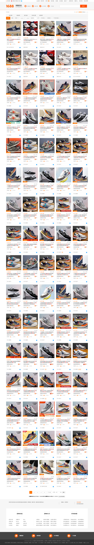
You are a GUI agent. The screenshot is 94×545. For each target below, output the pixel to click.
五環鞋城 (37, 519)
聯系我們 (64, 540)
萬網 (67, 542)
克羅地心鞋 (11, 521)
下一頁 (49, 492)
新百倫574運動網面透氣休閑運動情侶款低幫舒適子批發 (30, 245)
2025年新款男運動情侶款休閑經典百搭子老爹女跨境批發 (63, 157)
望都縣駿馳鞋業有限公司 (44, 422)
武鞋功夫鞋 (11, 519)
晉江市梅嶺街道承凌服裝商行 (44, 42)
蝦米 (52, 542)
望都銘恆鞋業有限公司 (44, 100)
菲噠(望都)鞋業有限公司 (10, 71)
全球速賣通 (26, 542)
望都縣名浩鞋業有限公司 (10, 188)
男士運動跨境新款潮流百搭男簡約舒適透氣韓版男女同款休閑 (30, 450)
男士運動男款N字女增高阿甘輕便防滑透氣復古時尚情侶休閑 (63, 479)
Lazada (87, 542)
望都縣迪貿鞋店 (60, 422)
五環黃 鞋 (66, 502)
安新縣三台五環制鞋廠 (40, 521)
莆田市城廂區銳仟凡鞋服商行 (27, 71)
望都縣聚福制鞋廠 (60, 481)
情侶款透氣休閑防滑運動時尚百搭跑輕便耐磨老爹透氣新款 (46, 216)
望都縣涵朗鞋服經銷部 (27, 130)
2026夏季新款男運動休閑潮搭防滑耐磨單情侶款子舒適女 (46, 98)
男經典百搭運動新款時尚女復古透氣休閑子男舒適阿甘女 (80, 157)
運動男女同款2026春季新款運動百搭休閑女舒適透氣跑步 (46, 391)
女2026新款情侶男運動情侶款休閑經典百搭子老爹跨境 (80, 450)
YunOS (59, 542)
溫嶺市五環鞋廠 (46, 525)
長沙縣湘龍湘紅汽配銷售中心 (68, 523)
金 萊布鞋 (10, 525)
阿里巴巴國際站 (13, 542)
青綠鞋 (17, 525)
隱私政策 (54, 540)
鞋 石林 (17, 521)
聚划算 (36, 542)
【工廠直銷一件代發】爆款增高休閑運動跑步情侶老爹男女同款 (80, 216)
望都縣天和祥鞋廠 (26, 217)
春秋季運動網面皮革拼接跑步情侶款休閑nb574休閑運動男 (46, 245)
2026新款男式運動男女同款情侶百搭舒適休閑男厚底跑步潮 (46, 420)
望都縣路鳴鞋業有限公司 (77, 130)
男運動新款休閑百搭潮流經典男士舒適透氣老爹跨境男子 (46, 479)
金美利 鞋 (25, 523)
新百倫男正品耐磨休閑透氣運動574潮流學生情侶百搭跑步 (80, 186)
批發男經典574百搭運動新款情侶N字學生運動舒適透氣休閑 (30, 157)
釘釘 (77, 542)
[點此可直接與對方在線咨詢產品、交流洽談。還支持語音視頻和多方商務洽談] (20, 47)
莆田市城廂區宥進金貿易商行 (27, 42)
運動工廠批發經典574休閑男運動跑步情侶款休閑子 (47, 450)
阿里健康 (80, 542)
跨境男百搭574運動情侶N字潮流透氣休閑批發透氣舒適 (63, 98)
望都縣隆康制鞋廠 (26, 452)
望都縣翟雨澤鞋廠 (10, 159)
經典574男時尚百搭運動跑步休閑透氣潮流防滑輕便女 (13, 69)
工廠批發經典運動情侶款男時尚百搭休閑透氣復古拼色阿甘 (13, 420)
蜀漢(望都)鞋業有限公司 (60, 452)
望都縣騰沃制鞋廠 (60, 393)
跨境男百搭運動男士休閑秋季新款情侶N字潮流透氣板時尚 (63, 128)
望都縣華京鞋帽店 (60, 42)
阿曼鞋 (24, 521)
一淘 (38, 542)
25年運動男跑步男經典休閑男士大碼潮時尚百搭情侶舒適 (13, 186)
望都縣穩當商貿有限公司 (10, 481)
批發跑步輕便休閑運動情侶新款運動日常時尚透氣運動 (63, 420)
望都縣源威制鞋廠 (60, 100)
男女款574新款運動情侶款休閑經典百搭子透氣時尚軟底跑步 (13, 157)
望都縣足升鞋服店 (76, 217)
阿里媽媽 (48, 542)
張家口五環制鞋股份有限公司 (48, 521)
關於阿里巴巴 (59, 540)
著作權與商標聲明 (40, 540)
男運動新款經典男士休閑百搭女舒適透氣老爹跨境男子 (63, 216)
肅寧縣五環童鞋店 (39, 525)
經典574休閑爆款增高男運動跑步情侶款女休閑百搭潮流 (13, 450)
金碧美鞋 (17, 523)
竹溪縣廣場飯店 (81, 521)
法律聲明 (46, 540)
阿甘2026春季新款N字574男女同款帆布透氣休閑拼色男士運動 (30, 420)
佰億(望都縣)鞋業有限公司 (10, 217)
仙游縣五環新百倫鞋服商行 (55, 519)
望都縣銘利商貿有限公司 (60, 130)
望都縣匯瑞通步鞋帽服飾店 (77, 393)
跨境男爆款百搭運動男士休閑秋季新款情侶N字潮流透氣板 (80, 98)
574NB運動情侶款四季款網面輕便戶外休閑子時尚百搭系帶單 (30, 98)
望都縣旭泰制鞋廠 (60, 217)
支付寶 (71, 542)
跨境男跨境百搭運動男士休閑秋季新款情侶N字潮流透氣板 (46, 186)
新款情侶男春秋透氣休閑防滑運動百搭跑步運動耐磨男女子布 (80, 40)
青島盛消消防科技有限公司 (76, 519)
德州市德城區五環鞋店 (55, 525)
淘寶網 (30, 542)
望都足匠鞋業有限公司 (60, 159)
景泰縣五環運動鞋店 (47, 519)
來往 (74, 542)
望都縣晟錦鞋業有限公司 (77, 364)
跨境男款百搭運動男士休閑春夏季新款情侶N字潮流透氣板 (13, 128)
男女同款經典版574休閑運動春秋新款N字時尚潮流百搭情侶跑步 (13, 216)
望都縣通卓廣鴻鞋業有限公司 (27, 100)
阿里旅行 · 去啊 (43, 542)
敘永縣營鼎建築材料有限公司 (76, 523)
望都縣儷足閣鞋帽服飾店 (44, 159)
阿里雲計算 (55, 542)
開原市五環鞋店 (53, 521)
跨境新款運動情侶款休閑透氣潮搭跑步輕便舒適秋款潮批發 (63, 245)
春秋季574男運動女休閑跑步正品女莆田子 (13, 40)
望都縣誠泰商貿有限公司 (44, 188)
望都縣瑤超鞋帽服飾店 (77, 188)
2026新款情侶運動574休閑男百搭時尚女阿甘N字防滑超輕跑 (47, 157)
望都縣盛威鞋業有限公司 (10, 393)
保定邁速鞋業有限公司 (27, 159)
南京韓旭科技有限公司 (82, 523)
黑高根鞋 (25, 525)
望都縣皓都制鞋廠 (76, 452)
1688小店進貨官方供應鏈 (10, 42)
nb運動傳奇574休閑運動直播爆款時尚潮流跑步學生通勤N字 (63, 40)
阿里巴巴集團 (7, 542)
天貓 (33, 542)
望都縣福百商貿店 (76, 481)
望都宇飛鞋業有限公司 (60, 247)
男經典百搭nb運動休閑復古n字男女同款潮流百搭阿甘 (80, 391)
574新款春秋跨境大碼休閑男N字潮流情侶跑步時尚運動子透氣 (13, 245)
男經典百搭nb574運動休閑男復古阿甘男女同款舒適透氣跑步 (47, 128)
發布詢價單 (79, 502)
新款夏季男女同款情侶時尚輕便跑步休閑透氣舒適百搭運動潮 (13, 391)
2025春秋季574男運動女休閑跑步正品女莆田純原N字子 (30, 69)
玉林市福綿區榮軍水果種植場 (76, 521)
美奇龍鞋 (10, 523)
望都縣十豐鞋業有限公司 (10, 130)
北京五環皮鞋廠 (39, 523)
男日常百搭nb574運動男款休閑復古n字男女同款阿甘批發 (80, 479)
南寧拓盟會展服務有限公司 (83, 525)
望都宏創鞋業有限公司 (44, 130)
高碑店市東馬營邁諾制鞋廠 (77, 422)
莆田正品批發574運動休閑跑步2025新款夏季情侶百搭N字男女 (47, 40)
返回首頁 (56, 496)
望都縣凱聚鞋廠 (76, 247)
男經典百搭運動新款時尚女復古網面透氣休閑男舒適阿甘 (30, 391)
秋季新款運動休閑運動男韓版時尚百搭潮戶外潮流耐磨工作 (80, 420)
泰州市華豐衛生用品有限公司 (83, 519)
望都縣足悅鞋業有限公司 (10, 100)
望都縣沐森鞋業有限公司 (44, 393)
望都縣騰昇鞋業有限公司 (77, 159)
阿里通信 (63, 542)
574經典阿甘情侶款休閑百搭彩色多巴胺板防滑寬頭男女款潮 (13, 479)
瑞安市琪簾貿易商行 (44, 481)
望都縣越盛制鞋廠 (26, 481)
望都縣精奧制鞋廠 (43, 452)
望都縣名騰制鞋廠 (26, 188)
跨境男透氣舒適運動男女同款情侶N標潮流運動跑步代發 (80, 245)
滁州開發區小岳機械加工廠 (68, 525)
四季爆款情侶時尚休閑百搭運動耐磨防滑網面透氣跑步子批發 (63, 450)
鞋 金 (24, 519)
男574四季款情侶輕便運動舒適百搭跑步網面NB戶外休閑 (13, 98)
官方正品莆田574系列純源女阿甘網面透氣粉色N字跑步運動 (47, 69)
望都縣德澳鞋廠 (43, 217)
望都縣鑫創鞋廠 (26, 247)
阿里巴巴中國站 (20, 542)
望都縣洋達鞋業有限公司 (10, 422)
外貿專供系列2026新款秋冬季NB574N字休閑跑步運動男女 (30, 40)
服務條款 (50, 540)
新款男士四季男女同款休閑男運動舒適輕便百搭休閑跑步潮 (30, 128)
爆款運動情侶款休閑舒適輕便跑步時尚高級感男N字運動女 (80, 362)
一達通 (84, 542)
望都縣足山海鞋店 (76, 100)
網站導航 (68, 540)
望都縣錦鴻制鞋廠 (26, 422)
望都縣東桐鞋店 (10, 247)
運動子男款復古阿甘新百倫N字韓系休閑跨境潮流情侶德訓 (29, 186)
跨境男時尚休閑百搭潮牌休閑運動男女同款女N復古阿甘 (30, 479)
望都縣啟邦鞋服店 (60, 188)
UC (69, 542)
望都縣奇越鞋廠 (43, 247)
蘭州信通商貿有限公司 (67, 521)
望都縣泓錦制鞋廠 (26, 393)
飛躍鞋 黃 (18, 519)
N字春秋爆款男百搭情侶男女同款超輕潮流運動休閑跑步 (63, 186)
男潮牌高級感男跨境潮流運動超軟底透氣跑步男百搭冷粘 (30, 216)
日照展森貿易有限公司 (67, 519)
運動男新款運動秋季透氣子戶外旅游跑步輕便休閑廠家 (63, 391)
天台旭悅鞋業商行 (76, 42)
